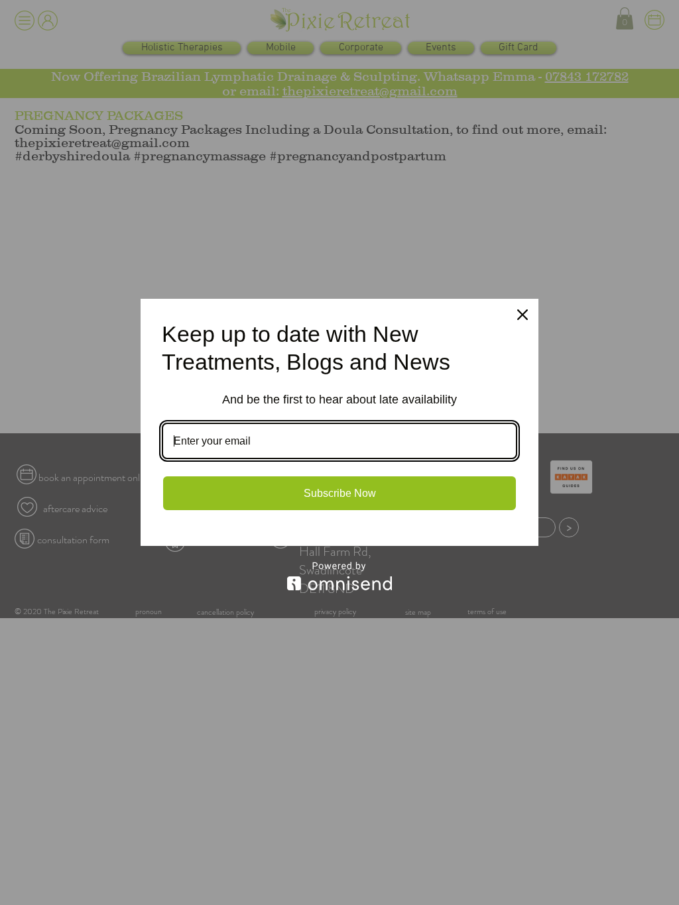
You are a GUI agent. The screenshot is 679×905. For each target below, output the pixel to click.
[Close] (522, 315)
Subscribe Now (340, 493)
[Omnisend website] (339, 576)
